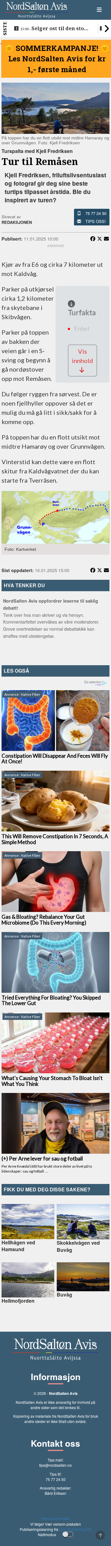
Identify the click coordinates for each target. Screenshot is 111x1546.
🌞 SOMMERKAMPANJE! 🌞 (57, 48)
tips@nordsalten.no (55, 1465)
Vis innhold (82, 356)
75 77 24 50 (95, 213)
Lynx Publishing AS (75, 1529)
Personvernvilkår (55, 1518)
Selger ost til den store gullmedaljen (54, 28)
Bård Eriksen (55, 1493)
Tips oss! (95, 221)
